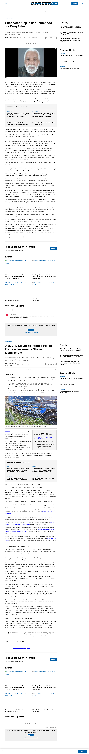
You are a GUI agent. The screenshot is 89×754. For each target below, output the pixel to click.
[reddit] (33, 43)
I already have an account (31, 332)
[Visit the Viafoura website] (53, 322)
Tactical (62, 11)
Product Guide (28, 11)
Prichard (7, 431)
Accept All (83, 751)
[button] (6, 4)
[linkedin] (28, 43)
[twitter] (31, 43)
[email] (35, 43)
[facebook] (26, 43)
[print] (56, 43)
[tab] (9, 310)
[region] (31, 316)
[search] (9, 4)
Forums (36, 11)
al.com (10, 645)
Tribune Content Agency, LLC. (21, 648)
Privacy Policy (42, 750)
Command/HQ (43, 11)
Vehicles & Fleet (53, 11)
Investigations (9, 18)
